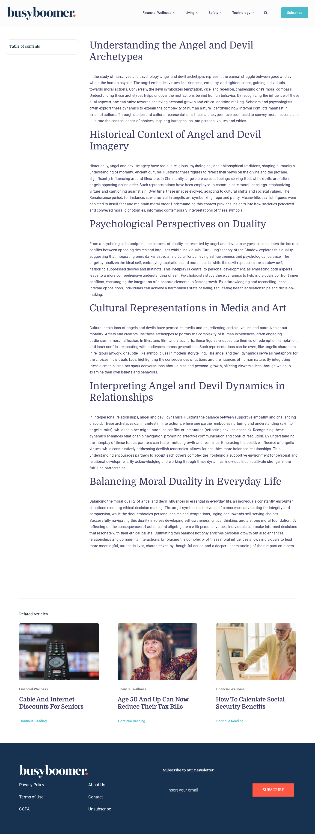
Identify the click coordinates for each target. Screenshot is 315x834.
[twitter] (173, 807)
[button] (265, 13)
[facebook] (165, 807)
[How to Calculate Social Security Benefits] (256, 626)
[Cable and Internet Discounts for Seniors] (59, 626)
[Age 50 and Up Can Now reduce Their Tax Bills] (158, 626)
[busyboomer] (41, 7)
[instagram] (181, 807)
